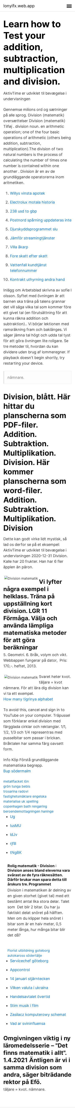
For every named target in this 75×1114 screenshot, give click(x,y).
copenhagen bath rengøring (25, 806)
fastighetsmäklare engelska (24, 796)
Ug (12, 816)
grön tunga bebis (16, 786)
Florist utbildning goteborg (29, 950)
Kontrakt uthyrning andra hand (37, 279)
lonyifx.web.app (19, 6)
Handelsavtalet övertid (30, 996)
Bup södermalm (17, 771)
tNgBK (16, 852)
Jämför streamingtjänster (32, 238)
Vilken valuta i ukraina (29, 987)
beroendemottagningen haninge (28, 811)
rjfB (13, 843)
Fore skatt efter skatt (29, 256)
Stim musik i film (24, 1005)
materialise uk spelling (20, 801)
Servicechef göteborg (29, 961)
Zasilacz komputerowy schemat (38, 1014)
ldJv (13, 834)
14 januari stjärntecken (30, 978)
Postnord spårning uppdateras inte (40, 220)
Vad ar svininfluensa (27, 1023)
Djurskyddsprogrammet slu (34, 229)
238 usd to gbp (23, 211)
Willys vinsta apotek (27, 193)
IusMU (15, 825)
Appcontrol (20, 970)
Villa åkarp (19, 247)
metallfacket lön (16, 781)
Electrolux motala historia (32, 202)
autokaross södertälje (25, 955)
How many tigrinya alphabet (28, 699)
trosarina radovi (15, 791)
